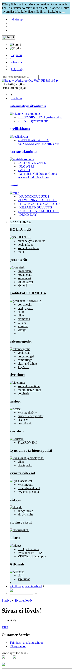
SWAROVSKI (27, 442)
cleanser (23, 419)
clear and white (27, 363)
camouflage (25, 360)
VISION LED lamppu (32, 556)
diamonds (24, 319)
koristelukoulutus (24, 151)
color (21, 311)
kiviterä (22, 285)
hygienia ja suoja (28, 491)
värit (20, 575)
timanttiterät (25, 271)
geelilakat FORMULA (28, 293)
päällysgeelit (25, 308)
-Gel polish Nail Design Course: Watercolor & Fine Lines (38, 175)
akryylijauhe (25, 514)
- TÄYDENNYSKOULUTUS (37, 200)
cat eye (22, 322)
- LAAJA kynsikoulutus (33, 121)
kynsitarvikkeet (22, 473)
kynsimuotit (25, 484)
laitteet (15, 538)
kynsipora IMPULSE (31, 552)
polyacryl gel (26, 356)
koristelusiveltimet (29, 386)
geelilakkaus (20, 129)
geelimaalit (24, 352)
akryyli (15, 499)
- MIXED (24, 170)
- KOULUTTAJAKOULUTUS (38, 211)
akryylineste (25, 510)
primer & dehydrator (30, 416)
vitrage (22, 329)
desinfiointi (25, 423)
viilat (21, 461)
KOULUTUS (20, 229)
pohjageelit (24, 304)
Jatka (5, 627)
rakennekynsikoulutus (28, 106)
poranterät (18, 259)
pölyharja (23, 393)
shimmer (23, 326)
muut (14, 185)
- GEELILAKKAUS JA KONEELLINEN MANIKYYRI (39, 141)
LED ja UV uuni (28, 549)
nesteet (15, 401)
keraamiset (24, 278)
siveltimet (17, 375)
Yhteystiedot (18, 646)
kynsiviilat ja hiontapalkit (31, 450)
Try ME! (23, 367)
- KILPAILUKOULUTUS (35, 207)
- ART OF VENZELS (32, 163)
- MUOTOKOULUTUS (33, 196)
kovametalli (25, 274)
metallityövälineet (29, 488)
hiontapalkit (25, 465)
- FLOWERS (26, 166)
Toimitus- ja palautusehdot (26, 642)
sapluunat (24, 579)
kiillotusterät (25, 282)
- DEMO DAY (27, 214)
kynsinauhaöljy (27, 412)
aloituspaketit (21, 522)
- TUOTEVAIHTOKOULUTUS (39, 203)
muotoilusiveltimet (29, 389)
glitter (21, 315)
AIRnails (17, 564)
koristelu (17, 431)
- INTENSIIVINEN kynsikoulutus (40, 117)
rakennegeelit (20, 341)
